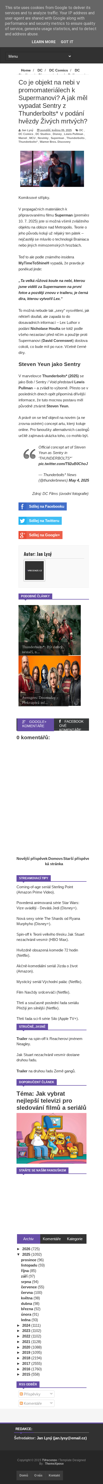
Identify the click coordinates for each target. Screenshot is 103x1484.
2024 (26, 1325)
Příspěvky (31, 1394)
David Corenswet (57, 340)
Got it (67, 42)
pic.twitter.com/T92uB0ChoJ (63, 464)
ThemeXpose (54, 1463)
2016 (26, 1369)
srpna (26, 1282)
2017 (26, 1363)
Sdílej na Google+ (44, 535)
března (27, 1309)
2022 (26, 1336)
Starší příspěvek (77, 858)
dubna (27, 1303)
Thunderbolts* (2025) (60, 376)
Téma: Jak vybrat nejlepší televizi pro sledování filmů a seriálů (51, 1100)
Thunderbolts (75, 137)
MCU (32, 137)
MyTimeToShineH (33, 263)
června (27, 1292)
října (25, 1271)
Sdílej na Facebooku (46, 506)
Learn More (44, 42)
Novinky (43, 137)
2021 (26, 1342)
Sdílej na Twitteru (44, 520)
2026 (26, 1249)
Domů (24, 1475)
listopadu (29, 1265)
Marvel (22, 137)
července (29, 1287)
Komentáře (32, 1403)
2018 (26, 1358)
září (24, 1276)
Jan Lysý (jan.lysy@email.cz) (62, 1438)
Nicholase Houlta (45, 328)
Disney (57, 133)
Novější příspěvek (32, 858)
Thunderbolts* (28, 141)
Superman (57, 137)
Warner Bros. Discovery (55, 141)
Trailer (22, 1038)
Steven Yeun (57, 406)
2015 (26, 1374)
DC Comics (25, 133)
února (26, 1314)
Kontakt (54, 1475)
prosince (29, 1260)
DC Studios (43, 133)
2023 (26, 1330)
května (27, 1298)
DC (81, 130)
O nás (38, 1475)
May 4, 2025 (79, 480)
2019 (26, 1352)
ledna (26, 1320)
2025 (26, 1254)
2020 (26, 1347)
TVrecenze (50, 1460)
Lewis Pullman (73, 133)
